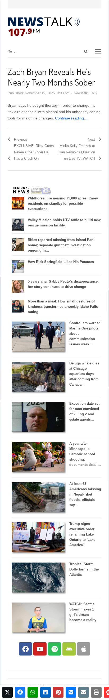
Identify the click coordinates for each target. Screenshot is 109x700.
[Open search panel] (86, 51)
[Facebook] (25, 649)
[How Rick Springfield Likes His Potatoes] (18, 272)
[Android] (69, 649)
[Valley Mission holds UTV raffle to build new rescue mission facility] (18, 230)
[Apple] (83, 649)
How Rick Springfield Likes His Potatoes (61, 262)
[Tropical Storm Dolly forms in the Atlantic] (38, 591)
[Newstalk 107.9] (44, 27)
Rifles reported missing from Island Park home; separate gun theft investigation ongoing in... (61, 245)
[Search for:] (62, 51)
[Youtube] (40, 649)
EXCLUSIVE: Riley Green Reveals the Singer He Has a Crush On (34, 152)
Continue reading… (71, 118)
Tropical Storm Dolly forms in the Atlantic (84, 569)
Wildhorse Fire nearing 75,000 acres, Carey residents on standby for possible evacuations (63, 203)
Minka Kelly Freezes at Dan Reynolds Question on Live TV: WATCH (77, 152)
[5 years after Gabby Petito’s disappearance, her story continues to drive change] (18, 291)
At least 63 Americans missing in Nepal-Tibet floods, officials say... (85, 494)
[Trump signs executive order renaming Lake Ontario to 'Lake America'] (38, 551)
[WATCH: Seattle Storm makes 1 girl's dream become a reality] (38, 631)
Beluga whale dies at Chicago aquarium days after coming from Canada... (84, 373)
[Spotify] (54, 649)
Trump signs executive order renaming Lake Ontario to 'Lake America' (82, 534)
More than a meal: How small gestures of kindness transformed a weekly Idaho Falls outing (63, 306)
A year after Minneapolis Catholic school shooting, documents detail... (85, 454)
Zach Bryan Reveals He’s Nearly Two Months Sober (51, 77)
